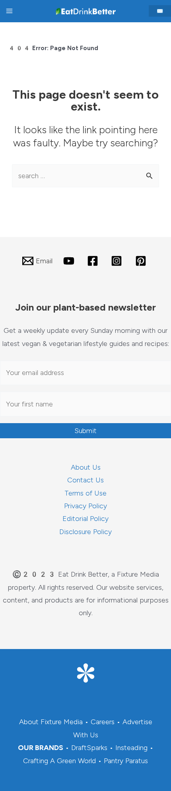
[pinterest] (142, 260)
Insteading (131, 747)
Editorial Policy (85, 518)
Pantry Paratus (126, 760)
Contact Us (85, 480)
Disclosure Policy (85, 531)
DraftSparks (89, 747)
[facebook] (93, 260)
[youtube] (69, 260)
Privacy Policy (85, 505)
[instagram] (117, 260)
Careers (103, 721)
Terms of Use (85, 493)
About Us (86, 467)
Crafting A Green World (59, 760)
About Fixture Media (51, 721)
